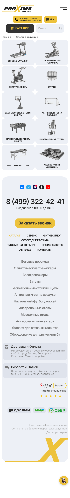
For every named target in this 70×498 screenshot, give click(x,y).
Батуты (35, 281)
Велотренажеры (35, 275)
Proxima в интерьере (21, 245)
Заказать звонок (35, 223)
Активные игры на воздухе (35, 295)
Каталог (22, 28)
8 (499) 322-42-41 (35, 201)
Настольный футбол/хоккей (35, 301)
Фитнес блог (52, 235)
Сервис (32, 235)
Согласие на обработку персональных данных (39, 428)
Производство (52, 245)
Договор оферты (56, 432)
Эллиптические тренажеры (35, 268)
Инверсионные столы (35, 308)
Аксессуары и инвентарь (35, 321)
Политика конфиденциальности (47, 425)
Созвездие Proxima (35, 240)
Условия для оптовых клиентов (35, 328)
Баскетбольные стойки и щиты (35, 288)
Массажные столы (35, 315)
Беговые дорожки (35, 261)
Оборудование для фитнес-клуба (35, 334)
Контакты (44, 249)
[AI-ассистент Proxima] (63, 480)
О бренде (25, 249)
